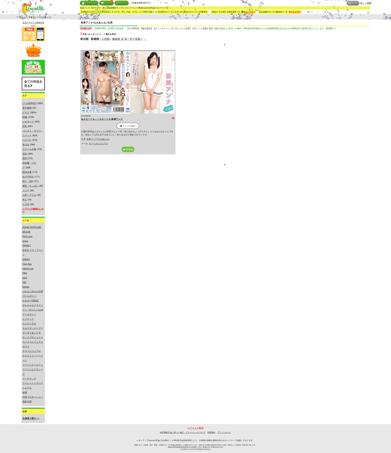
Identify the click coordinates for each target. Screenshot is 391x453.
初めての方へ (250, 11)
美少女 (25, 144)
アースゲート (29, 314)
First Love (27, 236)
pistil (24, 277)
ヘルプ (124, 3)
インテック (28, 318)
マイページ (92, 3)
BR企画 (26, 231)
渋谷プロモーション (32, 396)
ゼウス (25, 346)
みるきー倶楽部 (30, 300)
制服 (24, 116)
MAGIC (26, 259)
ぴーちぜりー (29, 296)
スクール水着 (29, 149)
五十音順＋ (136, 39)
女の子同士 (28, 176)
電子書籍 (27, 107)
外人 (24, 199)
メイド (25, 190)
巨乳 (24, 126)
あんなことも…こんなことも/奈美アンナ (102, 119)
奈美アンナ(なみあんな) (98, 139)
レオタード (28, 121)
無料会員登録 (295, 11)
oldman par (28, 268)
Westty (25, 286)
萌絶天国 (27, 401)
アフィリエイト (224, 432)
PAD (24, 273)
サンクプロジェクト (32, 337)
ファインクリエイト (32, 364)
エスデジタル (29, 323)
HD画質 (129, 149)
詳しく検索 (365, 2)
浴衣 (24, 153)
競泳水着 (27, 172)
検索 (356, 3)
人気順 (105, 39)
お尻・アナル (29, 194)
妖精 (24, 392)
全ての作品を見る (33, 83)
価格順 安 (118, 39)
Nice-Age (27, 263)
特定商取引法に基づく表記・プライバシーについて (183, 432)
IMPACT (26, 245)
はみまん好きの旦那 (32, 291)
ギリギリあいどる (31, 332)
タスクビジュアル (31, 351)
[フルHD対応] (29, 103)
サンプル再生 (128, 125)
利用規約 (211, 432)
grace (25, 240)
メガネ (25, 204)
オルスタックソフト (32, 328)
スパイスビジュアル (32, 341)
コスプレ (27, 139)
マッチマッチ (29, 378)
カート (109, 3)
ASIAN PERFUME (31, 227)
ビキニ (25, 112)
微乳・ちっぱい (30, 185)
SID (24, 282)
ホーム (23, 16)
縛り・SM (27, 181)
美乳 (24, 158)
